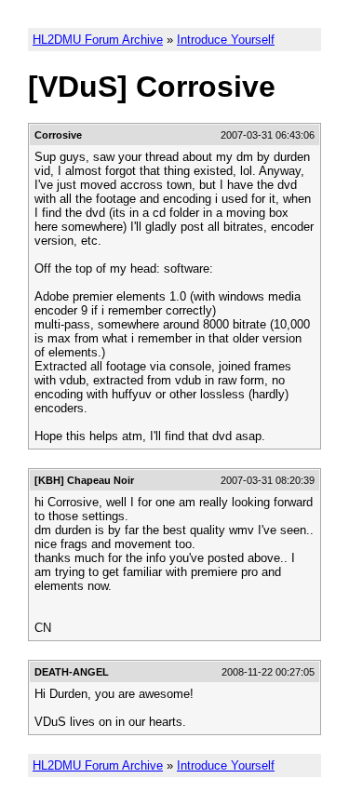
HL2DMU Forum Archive (98, 40)
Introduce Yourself (226, 40)
